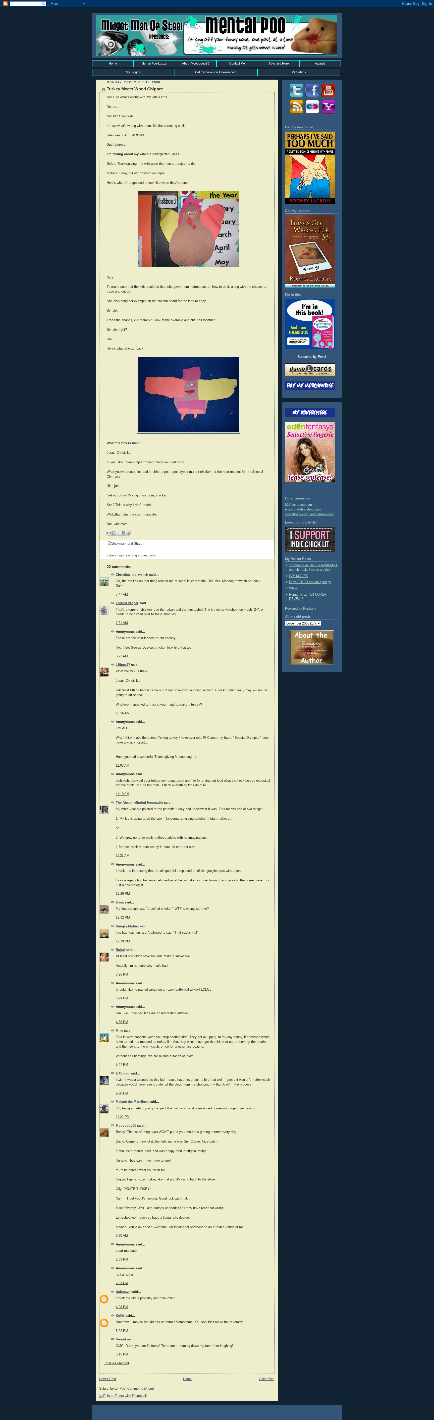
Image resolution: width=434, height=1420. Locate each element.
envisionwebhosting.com (303, 509)
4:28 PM (122, 1307)
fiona (120, 902)
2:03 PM (122, 1259)
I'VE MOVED (298, 576)
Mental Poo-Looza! (154, 63)
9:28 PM (122, 1093)
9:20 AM (122, 1235)
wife (152, 555)
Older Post (267, 1379)
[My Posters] (311, 114)
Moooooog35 (126, 1125)
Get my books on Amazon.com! (216, 72)
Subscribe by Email (312, 357)
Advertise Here (278, 63)
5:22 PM (122, 1331)
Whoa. (293, 588)
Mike (119, 1031)
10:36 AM (123, 713)
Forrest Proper (127, 603)
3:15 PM (122, 1354)
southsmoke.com (322, 514)
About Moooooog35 (195, 63)
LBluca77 (123, 665)
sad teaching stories (133, 555)
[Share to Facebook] (123, 533)
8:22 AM (122, 656)
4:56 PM (122, 1022)
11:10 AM (122, 794)
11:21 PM (123, 1117)
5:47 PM (122, 1064)
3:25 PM (122, 974)
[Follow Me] (295, 97)
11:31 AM (122, 856)
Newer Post (107, 1379)
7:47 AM (122, 594)
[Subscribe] (295, 114)
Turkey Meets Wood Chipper (135, 89)
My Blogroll (133, 72)
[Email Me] (328, 114)
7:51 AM (122, 623)
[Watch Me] (328, 97)
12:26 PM (123, 893)
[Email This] (109, 533)
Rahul (120, 950)
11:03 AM (122, 765)
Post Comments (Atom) (137, 1388)
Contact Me (237, 63)
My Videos (299, 72)
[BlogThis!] (113, 533)
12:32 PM (123, 917)
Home (113, 63)
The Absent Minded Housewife (139, 803)
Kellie (120, 1316)
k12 (287, 504)
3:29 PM (122, 998)
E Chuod (122, 1073)
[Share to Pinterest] (128, 533)
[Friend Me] (311, 97)
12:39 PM (123, 941)
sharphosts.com (296, 514)
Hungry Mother (127, 926)
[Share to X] (118, 533)
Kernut (121, 1339)
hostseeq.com (301, 504)
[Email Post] (107, 550)
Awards (320, 63)
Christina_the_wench (132, 575)
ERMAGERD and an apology (310, 582)
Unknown (123, 1292)
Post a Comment (116, 1363)
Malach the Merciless (132, 1102)
